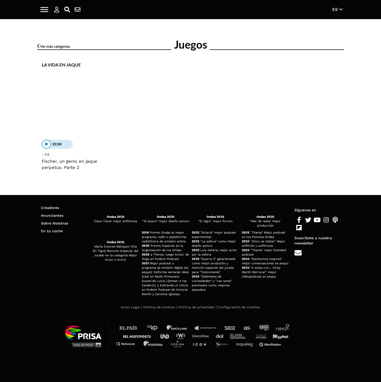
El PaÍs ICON (201, 343)
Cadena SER (230, 328)
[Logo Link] (190, 10)
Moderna (153, 343)
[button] (44, 9)
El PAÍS (131, 328)
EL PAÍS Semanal (240, 336)
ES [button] (335, 9)
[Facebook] (299, 220)
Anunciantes (52, 215)
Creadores (50, 208)
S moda (223, 343)
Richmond (128, 343)
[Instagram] (326, 220)
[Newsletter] (77, 9)
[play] (46, 144)
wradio (181, 336)
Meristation (271, 343)
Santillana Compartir (208, 328)
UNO (167, 336)
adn (263, 328)
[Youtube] (317, 220)
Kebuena (278, 336)
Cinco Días (201, 336)
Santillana (180, 328)
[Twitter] (308, 220)
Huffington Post (138, 336)
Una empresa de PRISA (85, 332)
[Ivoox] (308, 228)
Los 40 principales (156, 328)
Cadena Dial (221, 336)
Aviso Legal (130, 307)
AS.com (246, 328)
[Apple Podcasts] (335, 220)
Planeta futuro (259, 336)
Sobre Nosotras (54, 223)
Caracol (283, 328)
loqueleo (246, 343)
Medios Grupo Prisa (85, 345)
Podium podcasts (179, 343)
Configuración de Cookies (239, 307)
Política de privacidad (196, 307)
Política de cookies (159, 307)
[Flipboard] (299, 228)
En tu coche (52, 231)
